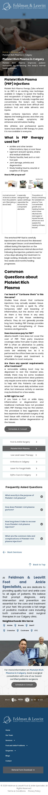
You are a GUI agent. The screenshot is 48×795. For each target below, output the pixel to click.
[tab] (24, 496)
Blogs (8, 756)
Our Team (9, 735)
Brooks (21, 625)
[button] (24, 14)
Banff (31, 625)
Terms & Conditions (17, 791)
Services (14, 52)
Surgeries (9, 751)
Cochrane (25, 630)
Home (5, 52)
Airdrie (9, 625)
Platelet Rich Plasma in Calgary (25, 671)
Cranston (11, 630)
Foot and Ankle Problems (15, 745)
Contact (9, 761)
